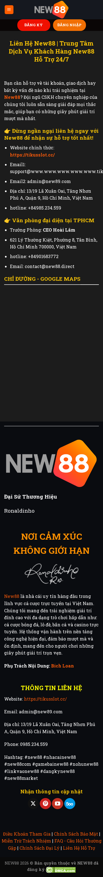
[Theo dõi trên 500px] (69, 803)
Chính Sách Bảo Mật (76, 834)
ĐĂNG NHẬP (69, 24)
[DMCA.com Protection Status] (61, 869)
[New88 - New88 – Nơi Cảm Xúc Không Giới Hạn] (51, 10)
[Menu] (9, 9)
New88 (11, 596)
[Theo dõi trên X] (33, 803)
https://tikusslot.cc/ (45, 699)
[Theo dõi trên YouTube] (57, 803)
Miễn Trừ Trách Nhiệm (26, 841)
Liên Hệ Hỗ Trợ (79, 848)
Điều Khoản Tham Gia (27, 834)
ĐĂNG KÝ (33, 24)
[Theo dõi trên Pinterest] (45, 803)
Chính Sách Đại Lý (40, 848)
